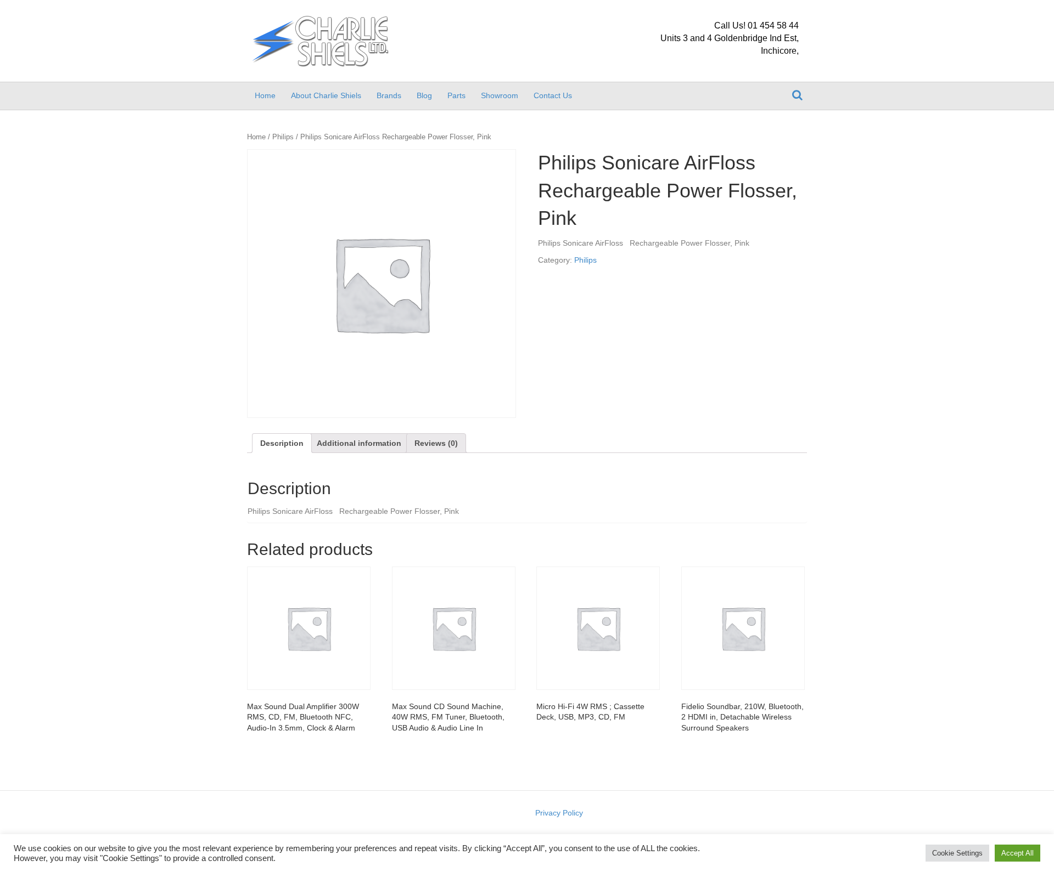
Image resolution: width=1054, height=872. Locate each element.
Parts (456, 95)
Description (282, 443)
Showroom (499, 95)
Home (265, 95)
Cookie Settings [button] (957, 853)
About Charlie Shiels (326, 95)
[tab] (282, 443)
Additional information (359, 443)
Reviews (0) (436, 443)
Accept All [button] (1017, 853)
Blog (424, 95)
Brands (389, 95)
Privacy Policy (559, 812)
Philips (283, 137)
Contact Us (553, 95)
